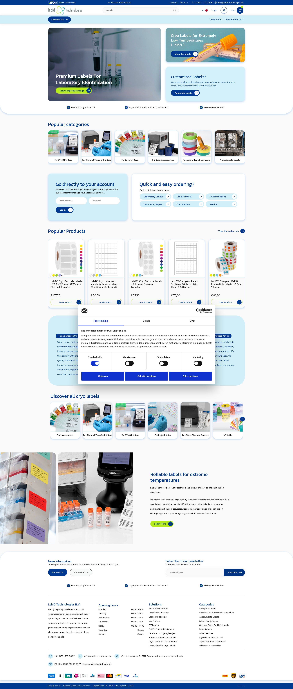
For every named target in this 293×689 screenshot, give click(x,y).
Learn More (160, 523)
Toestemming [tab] (100, 320)
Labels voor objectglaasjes (162, 633)
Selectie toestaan (146, 376)
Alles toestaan (190, 376)
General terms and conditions (76, 685)
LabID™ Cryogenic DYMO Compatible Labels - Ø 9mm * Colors (226, 284)
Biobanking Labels (158, 616)
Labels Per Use (206, 633)
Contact (173, 2)
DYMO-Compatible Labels (161, 629)
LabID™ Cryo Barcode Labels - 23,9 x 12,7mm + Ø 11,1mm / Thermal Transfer (66, 284)
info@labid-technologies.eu (230, 2)
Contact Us (57, 572)
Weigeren (103, 376)
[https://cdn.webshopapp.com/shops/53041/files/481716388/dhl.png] (225, 676)
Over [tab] (192, 320)
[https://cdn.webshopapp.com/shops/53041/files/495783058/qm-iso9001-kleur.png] (242, 676)
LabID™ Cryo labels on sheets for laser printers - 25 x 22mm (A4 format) (105, 284)
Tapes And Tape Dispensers (212, 641)
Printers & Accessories (210, 645)
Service (213, 204)
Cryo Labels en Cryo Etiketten (163, 641)
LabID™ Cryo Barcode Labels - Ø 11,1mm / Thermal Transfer (146, 284)
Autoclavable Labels (209, 616)
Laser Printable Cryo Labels (162, 645)
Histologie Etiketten (158, 608)
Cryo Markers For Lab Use (211, 637)
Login (63, 209)
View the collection (228, 231)
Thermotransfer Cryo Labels (162, 637)
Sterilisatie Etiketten (159, 612)
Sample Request (234, 19)
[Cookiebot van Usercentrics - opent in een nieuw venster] (198, 310)
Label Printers (184, 196)
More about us (81, 572)
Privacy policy (54, 685)
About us (184, 2)
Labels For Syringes (208, 621)
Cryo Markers (183, 204)
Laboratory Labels (153, 196)
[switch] (129, 363)
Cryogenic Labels (207, 608)
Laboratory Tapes (152, 204)
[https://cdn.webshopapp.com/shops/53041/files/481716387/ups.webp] (233, 676)
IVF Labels (154, 625)
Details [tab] (146, 320)
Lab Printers (154, 621)
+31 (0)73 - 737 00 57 (203, 2)
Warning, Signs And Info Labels (214, 625)
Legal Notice (98, 685)
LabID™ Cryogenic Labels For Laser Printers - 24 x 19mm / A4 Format (184, 284)
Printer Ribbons (218, 196)
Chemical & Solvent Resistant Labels (216, 612)
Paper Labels (205, 629)
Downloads (215, 19)
